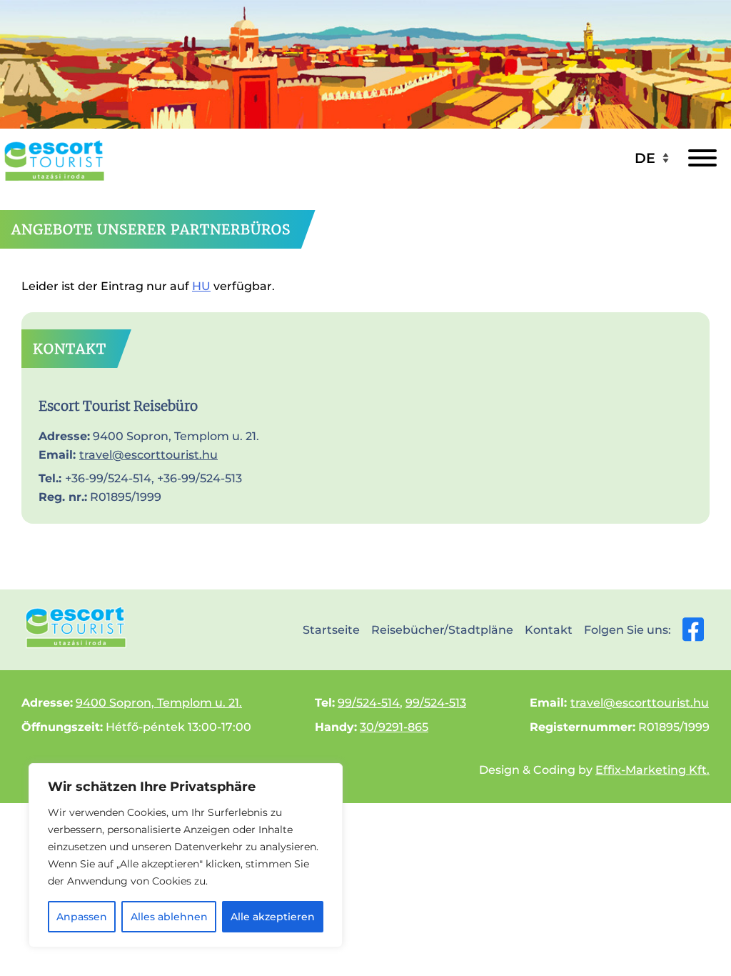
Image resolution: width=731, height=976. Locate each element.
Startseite (331, 630)
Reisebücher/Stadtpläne (442, 630)
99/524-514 (369, 702)
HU (201, 286)
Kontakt (549, 630)
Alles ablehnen (169, 916)
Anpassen (81, 916)
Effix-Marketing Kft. (652, 770)
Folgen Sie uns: (627, 630)
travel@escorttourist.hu (148, 455)
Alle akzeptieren (273, 916)
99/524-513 (435, 702)
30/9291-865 (394, 727)
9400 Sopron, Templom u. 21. (159, 702)
